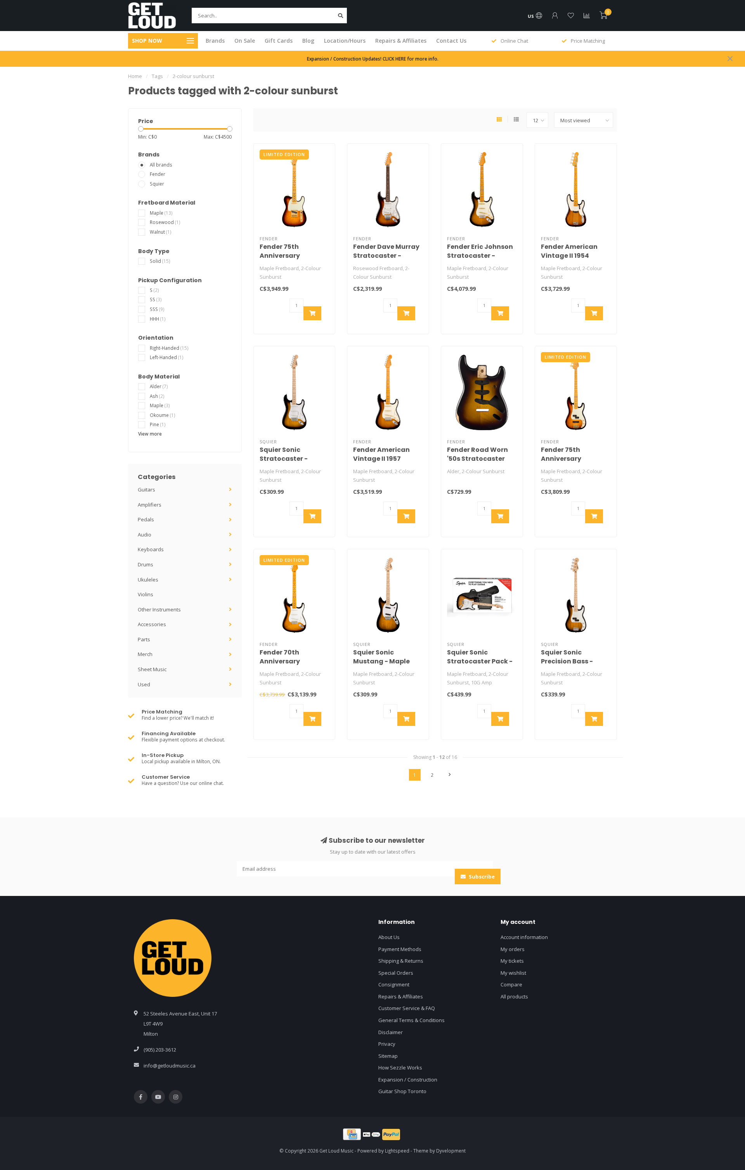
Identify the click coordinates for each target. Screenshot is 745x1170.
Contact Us (451, 40)
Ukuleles (148, 579)
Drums (145, 564)
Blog (308, 40)
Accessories (152, 624)
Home (135, 76)
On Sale (244, 40)
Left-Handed (167, 357)
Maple (161, 213)
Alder (159, 386)
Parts (144, 639)
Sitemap (388, 1055)
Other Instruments (159, 609)
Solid (160, 261)
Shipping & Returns (400, 960)
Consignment (393, 984)
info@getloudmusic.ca (170, 1065)
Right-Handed (169, 348)
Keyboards (151, 549)
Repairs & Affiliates (400, 40)
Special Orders (395, 972)
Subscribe (481, 876)
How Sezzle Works (400, 1067)
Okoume (162, 415)
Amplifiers (149, 504)
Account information (524, 937)
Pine (158, 424)
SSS (157, 309)
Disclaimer (390, 1032)
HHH (158, 319)
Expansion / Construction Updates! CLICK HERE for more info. (372, 59)
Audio (144, 534)
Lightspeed (397, 1150)
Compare (511, 984)
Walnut (161, 232)
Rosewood (165, 222)
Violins (145, 594)
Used (144, 684)
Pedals (146, 519)
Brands (215, 40)
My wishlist (513, 972)
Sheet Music (152, 669)
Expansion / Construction (407, 1079)
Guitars (146, 489)
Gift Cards (279, 40)
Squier (157, 184)
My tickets (512, 960)
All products (514, 996)
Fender (157, 174)
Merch (145, 654)
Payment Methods (399, 949)
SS (156, 299)
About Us (389, 937)
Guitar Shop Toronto (402, 1091)
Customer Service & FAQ (406, 1008)
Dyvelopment (451, 1150)
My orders (513, 949)
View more (150, 434)
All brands (161, 164)
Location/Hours (345, 40)
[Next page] (450, 775)
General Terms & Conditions (411, 1020)
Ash (157, 396)
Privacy (386, 1043)
